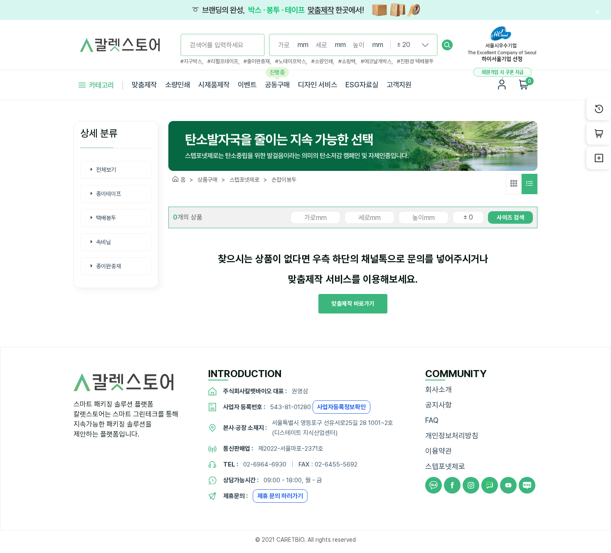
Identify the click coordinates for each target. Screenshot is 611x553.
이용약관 (438, 451)
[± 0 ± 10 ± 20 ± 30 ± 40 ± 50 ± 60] (409, 45)
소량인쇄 (177, 84)
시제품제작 (213, 84)
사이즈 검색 (510, 217)
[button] (447, 45)
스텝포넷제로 (445, 466)
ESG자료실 (361, 84)
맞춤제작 (144, 84)
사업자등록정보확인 (341, 407)
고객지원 (399, 84)
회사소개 (438, 389)
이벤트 (247, 84)
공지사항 (438, 404)
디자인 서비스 (317, 84)
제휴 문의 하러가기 (280, 496)
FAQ (432, 420)
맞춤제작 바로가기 (352, 303)
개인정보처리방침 (451, 435)
